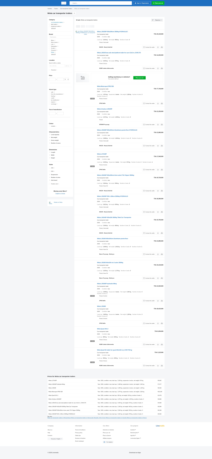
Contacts (50, 435)
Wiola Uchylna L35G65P (104, 109)
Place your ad (139, 77)
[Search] (71, 3)
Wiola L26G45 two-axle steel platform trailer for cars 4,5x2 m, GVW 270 (119, 52)
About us (50, 429)
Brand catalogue (79, 441)
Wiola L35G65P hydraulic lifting (107, 283)
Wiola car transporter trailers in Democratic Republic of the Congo (88, 417)
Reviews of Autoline (80, 438)
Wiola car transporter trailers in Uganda (116, 417)
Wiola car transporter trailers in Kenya (137, 417)
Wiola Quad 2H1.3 (102, 329)
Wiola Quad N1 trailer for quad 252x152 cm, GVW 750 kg (114, 350)
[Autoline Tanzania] (53, 3)
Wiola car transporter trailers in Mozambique (59, 417)
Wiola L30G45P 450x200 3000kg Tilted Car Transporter (114, 217)
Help (49, 432)
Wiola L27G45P (102, 154)
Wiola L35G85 (101, 306)
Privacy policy (78, 432)
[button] (157, 47)
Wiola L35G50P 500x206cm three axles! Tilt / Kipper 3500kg (115, 175)
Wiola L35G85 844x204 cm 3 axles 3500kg (110, 262)
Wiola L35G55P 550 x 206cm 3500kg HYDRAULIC (112, 196)
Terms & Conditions (80, 429)
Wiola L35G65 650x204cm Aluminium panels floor (112, 238)
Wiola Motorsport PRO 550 (105, 86)
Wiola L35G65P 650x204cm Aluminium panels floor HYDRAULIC (117, 130)
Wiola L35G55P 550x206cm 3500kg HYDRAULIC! (112, 31)
